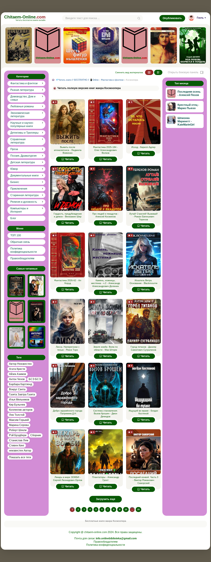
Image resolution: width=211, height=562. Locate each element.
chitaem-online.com (95, 532)
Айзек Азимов (17, 374)
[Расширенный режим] (158, 72)
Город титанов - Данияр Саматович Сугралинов (143, 348)
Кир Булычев (17, 404)
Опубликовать (172, 18)
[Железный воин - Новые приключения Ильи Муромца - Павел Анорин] (16, 311)
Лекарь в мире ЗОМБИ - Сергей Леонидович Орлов (67, 478)
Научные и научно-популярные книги (22, 124)
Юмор (14, 168)
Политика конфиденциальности (23, 250)
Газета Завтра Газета (22, 394)
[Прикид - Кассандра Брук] (36, 285)
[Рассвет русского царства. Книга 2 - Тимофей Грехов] (16, 285)
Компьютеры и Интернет (19, 210)
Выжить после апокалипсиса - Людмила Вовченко (67, 150)
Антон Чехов (17, 379)
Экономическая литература (20, 115)
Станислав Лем (18, 440)
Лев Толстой (16, 414)
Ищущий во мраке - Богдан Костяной (143, 412)
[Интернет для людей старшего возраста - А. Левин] (36, 337)
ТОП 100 (15, 235)
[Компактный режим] (149, 72)
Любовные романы (22, 106)
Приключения (18, 188)
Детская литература (22, 162)
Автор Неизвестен (20, 363)
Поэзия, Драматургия (23, 155)
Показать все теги (20, 457)
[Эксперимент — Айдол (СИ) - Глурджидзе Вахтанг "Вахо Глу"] (16, 337)
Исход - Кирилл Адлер (143, 147)
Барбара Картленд (20, 384)
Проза (14, 149)
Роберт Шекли (18, 430)
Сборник (35, 435)
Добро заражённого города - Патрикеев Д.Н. (67, 412)
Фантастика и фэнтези (24, 83)
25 (138, 509)
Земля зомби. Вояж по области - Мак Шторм (105, 348)
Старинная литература (24, 195)
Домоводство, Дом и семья (22, 98)
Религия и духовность (23, 201)
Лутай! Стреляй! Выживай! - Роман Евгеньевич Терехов (143, 216)
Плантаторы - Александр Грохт (105, 478)
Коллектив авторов (20, 409)
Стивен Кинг (16, 445)
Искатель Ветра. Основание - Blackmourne (143, 282)
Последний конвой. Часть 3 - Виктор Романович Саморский (143, 480)
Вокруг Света (17, 389)
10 (126, 509)
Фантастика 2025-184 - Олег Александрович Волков (105, 150)
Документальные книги (24, 175)
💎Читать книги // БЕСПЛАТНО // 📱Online (77, 80)
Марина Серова (19, 425)
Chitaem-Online (24, 17)
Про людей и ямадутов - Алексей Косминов (105, 215)
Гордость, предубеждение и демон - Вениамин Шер (68, 215)
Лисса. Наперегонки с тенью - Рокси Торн (67, 348)
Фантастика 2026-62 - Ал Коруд (67, 282)
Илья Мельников (19, 399)
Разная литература (22, 90)
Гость (200, 17)
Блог (13, 218)
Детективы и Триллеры (24, 132)
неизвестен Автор (20, 450)
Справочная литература (18, 141)
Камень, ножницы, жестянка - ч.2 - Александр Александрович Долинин (105, 283)
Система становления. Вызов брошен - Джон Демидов (105, 413)
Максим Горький (19, 420)
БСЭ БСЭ (35, 379)
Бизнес (14, 182)
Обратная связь (20, 242)
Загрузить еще (105, 499)
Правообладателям (22, 258)
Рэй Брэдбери (17, 435)
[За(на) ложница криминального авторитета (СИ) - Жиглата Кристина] (36, 311)
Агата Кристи (17, 369)
